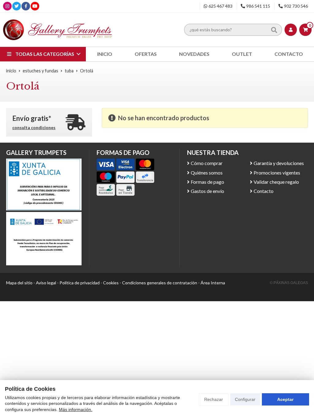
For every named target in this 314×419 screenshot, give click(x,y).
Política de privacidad (79, 282)
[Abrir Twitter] (16, 6)
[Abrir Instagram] (7, 6)
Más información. (75, 409)
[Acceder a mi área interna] (291, 30)
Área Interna (213, 282)
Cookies (111, 282)
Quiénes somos (207, 172)
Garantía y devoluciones (279, 163)
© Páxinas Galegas (289, 283)
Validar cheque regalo (276, 182)
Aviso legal (46, 282)
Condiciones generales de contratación (159, 282)
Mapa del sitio (19, 282)
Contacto (264, 191)
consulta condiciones (34, 127)
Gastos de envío (207, 191)
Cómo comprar (207, 163)
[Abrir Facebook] (26, 6)
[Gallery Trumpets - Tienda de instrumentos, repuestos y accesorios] (57, 29)
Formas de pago (207, 182)
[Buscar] (274, 29)
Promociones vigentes (277, 172)
